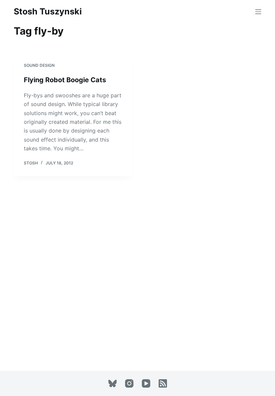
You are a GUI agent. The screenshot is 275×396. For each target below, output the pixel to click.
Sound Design (39, 65)
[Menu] (258, 12)
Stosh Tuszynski (48, 11)
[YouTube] (146, 383)
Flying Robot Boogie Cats (65, 80)
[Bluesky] (112, 383)
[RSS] (163, 383)
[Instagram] (129, 383)
